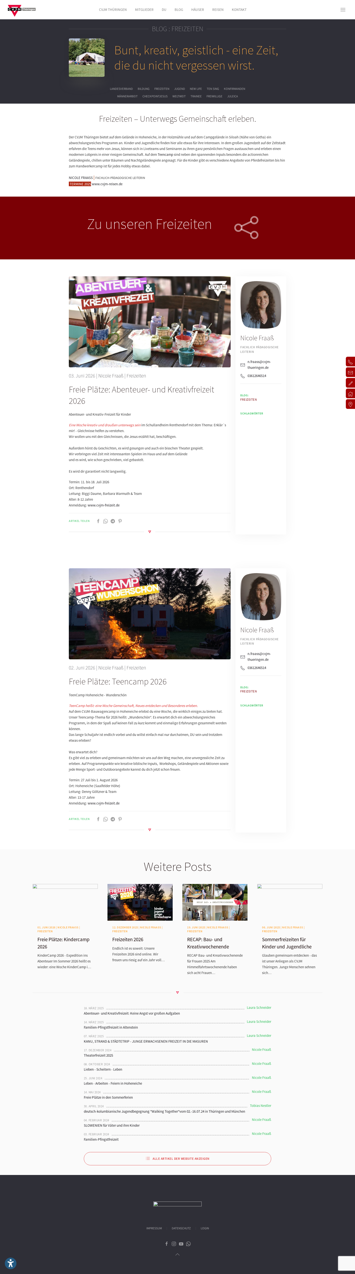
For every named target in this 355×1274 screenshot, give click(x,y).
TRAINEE (196, 96)
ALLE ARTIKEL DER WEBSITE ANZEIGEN (181, 1159)
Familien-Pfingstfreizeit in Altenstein (111, 1027)
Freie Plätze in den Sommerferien (108, 1097)
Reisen (218, 9)
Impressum (154, 1228)
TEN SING (213, 89)
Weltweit (179, 96)
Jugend (179, 89)
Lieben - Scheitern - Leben (103, 1069)
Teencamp (165, 154)
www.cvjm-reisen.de (107, 184)
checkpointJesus (155, 96)
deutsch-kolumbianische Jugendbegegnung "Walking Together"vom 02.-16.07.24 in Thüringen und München (164, 1111)
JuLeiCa (232, 96)
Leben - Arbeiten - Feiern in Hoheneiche (113, 1083)
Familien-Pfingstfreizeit (101, 1139)
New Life (196, 89)
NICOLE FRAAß (81, 177)
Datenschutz (181, 1228)
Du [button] (164, 9)
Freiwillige (214, 96)
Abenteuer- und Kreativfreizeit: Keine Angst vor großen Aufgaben (132, 1013)
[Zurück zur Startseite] (21, 9)
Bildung (143, 89)
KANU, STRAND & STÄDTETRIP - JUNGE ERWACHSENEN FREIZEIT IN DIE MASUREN (146, 1041)
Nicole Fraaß (110, 375)
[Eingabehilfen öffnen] (10, 1263)
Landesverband (121, 89)
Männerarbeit (127, 96)
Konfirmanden (234, 89)
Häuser (197, 9)
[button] (343, 9)
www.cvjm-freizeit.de (104, 505)
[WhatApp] (105, 521)
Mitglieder (144, 9)
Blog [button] (179, 9)
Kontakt (239, 9)
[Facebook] (98, 521)
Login (205, 1228)
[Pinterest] (120, 521)
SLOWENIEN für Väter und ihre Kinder (112, 1125)
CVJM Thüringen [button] (113, 9)
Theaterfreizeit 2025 (98, 1055)
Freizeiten (161, 89)
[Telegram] (112, 521)
